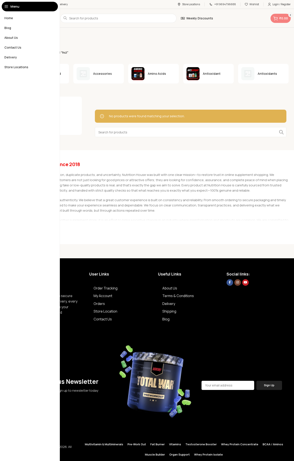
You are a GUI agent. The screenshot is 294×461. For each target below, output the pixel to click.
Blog (166, 319)
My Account (103, 295)
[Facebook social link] (230, 282)
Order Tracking (106, 288)
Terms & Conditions (178, 295)
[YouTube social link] (245, 282)
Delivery (168, 303)
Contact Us (103, 319)
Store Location (105, 311)
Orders (99, 303)
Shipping (169, 311)
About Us (169, 288)
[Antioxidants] (263, 73)
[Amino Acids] (153, 73)
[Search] (281, 132)
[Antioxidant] (208, 73)
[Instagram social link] (237, 282)
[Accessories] (99, 73)
